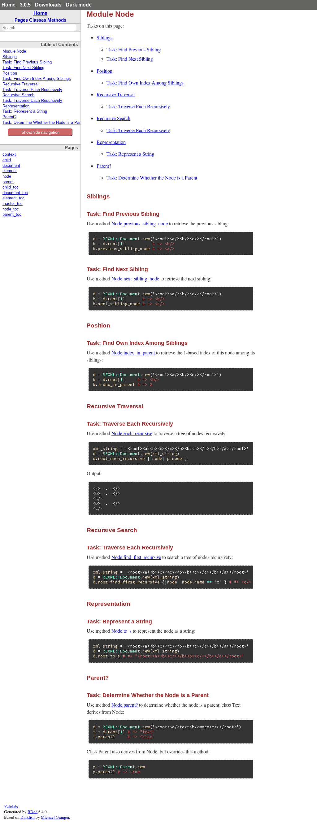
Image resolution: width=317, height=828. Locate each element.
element (9, 171)
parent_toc (11, 214)
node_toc (10, 209)
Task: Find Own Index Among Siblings (36, 78)
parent (8, 182)
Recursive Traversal (20, 84)
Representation (15, 106)
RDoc (32, 811)
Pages (21, 20)
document (11, 165)
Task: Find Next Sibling (23, 68)
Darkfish (27, 817)
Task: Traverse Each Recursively (32, 90)
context (9, 154)
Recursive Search (18, 95)
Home (8, 4)
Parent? (9, 117)
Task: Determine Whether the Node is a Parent (44, 122)
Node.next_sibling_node (135, 278)
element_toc (13, 198)
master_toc (12, 204)
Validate (11, 806)
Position (9, 73)
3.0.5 (25, 4)
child (6, 160)
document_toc (15, 193)
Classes (37, 20)
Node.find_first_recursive (136, 557)
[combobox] (39, 27)
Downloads (48, 4)
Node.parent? (124, 704)
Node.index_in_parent (133, 352)
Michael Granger (55, 817)
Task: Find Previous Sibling (27, 62)
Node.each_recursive (131, 433)
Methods (56, 20)
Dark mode (79, 4)
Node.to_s (121, 630)
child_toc (10, 187)
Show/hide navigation (40, 132)
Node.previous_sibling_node (139, 223)
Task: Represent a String (24, 111)
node (6, 176)
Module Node (14, 51)
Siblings (9, 57)
